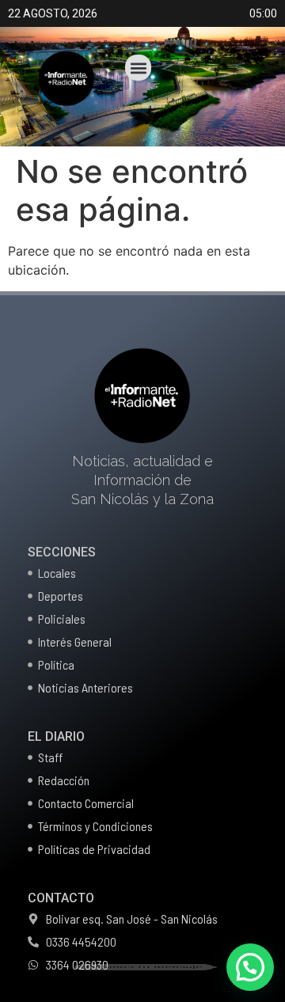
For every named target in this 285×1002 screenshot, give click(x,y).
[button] (138, 68)
